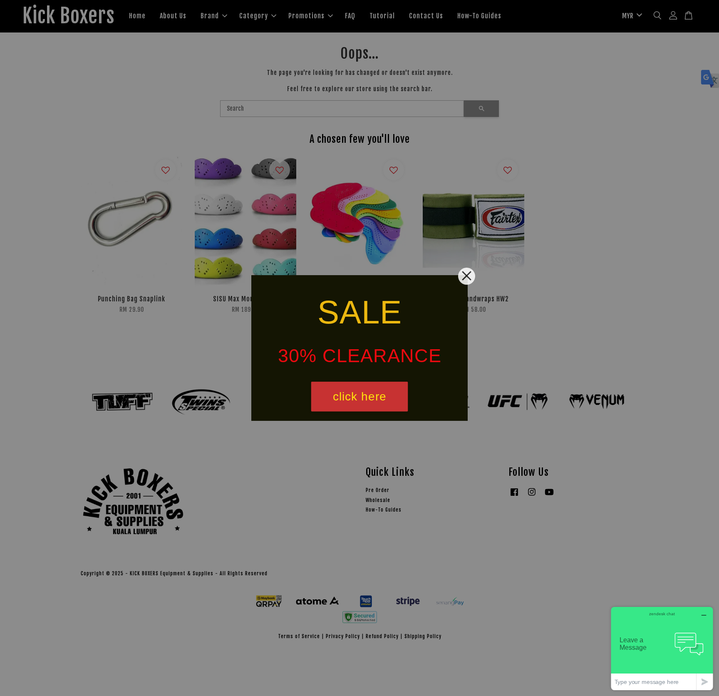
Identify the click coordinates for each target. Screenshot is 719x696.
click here (360, 396)
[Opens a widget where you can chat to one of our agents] (662, 648)
